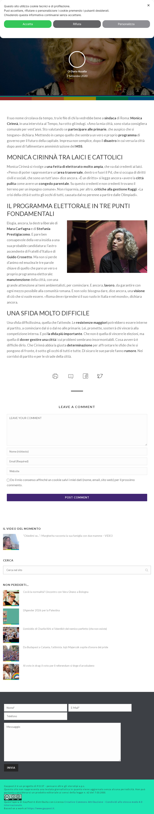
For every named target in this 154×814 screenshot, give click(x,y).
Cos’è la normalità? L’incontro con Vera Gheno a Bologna (55, 591)
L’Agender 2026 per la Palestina (41, 610)
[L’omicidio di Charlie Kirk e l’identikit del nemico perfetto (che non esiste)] (11, 635)
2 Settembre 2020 (77, 76)
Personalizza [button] (126, 24)
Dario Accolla (79, 71)
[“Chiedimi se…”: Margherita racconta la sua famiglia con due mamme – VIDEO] (11, 542)
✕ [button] (148, 5)
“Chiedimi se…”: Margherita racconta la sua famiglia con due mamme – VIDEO (68, 535)
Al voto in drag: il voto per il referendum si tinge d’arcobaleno (58, 665)
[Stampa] (55, 375)
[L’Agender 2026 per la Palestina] (11, 616)
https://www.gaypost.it (40, 808)
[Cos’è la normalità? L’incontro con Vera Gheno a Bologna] (11, 598)
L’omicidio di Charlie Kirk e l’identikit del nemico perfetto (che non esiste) (65, 628)
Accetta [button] (28, 24)
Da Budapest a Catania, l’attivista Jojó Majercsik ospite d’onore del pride (65, 647)
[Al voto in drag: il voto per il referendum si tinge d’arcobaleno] (11, 672)
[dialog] (77, 19)
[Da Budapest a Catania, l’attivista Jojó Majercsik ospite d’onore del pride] (11, 653)
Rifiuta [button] (77, 24)
